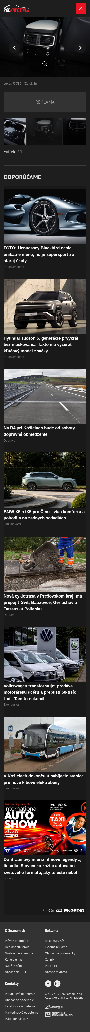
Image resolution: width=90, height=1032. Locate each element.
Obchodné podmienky (60, 953)
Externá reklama (56, 947)
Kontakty (12, 983)
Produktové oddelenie (20, 994)
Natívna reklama (56, 972)
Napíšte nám (13, 966)
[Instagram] (57, 984)
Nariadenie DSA (15, 972)
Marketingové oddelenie (21, 1012)
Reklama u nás (54, 941)
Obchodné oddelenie (19, 1000)
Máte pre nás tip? (16, 1019)
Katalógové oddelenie (20, 1006)
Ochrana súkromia (17, 947)
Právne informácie (17, 941)
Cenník (49, 959)
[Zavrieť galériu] (81, 8)
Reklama (51, 930)
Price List (51, 966)
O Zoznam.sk (15, 930)
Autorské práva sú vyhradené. (64, 997)
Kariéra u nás (13, 959)
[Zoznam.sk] (54, 1008)
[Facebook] (48, 984)
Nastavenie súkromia (19, 953)
